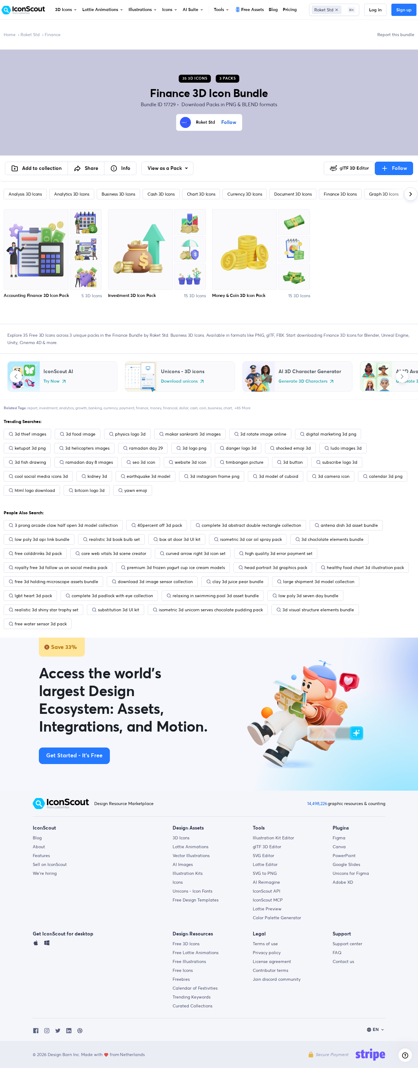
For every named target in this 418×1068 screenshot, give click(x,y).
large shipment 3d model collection (318, 581)
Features (41, 855)
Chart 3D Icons (201, 194)
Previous (16, 376)
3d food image (80, 434)
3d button (293, 462)
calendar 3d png (385, 476)
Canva (339, 846)
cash (194, 408)
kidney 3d (97, 476)
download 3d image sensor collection (155, 581)
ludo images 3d (346, 448)
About (39, 846)
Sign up (404, 10)
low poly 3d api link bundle (42, 539)
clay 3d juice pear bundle (237, 581)
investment (48, 408)
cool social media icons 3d (41, 476)
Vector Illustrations (191, 855)
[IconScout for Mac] (36, 944)
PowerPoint (344, 855)
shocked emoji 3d (293, 448)
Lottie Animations (190, 846)
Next (402, 376)
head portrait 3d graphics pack (275, 567)
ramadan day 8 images (89, 462)
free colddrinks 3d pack (38, 553)
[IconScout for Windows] (47, 944)
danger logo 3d (241, 448)
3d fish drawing (30, 462)
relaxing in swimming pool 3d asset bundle (216, 595)
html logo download (35, 490)
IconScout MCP (268, 900)
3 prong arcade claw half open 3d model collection (66, 525)
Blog (37, 838)
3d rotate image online (263, 434)
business (215, 408)
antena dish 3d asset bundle (349, 525)
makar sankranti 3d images (193, 434)
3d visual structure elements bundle (318, 610)
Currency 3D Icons (244, 194)
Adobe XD (343, 882)
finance (142, 408)
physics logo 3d (130, 434)
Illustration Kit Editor (273, 838)
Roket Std (30, 34)
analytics (66, 408)
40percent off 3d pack (159, 525)
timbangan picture (244, 462)
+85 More (242, 408)
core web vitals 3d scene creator (113, 553)
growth (81, 408)
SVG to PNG (265, 873)
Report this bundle (395, 34)
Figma (339, 838)
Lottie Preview (267, 909)
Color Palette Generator (277, 917)
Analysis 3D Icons (25, 194)
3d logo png (194, 448)
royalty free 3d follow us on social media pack (61, 567)
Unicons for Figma (351, 873)
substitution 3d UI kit (118, 610)
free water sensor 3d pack (41, 624)
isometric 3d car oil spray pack (251, 539)
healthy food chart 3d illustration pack (365, 567)
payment (126, 408)
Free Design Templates (195, 900)
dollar (183, 408)
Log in (375, 10)
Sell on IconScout (50, 864)
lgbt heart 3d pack (33, 595)
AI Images (183, 864)
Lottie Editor (265, 864)
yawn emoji (135, 490)
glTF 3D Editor (267, 846)
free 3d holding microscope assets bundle (56, 581)
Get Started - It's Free (74, 756)
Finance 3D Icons (340, 194)
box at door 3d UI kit (179, 539)
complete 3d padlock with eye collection (112, 595)
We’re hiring (45, 873)
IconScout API (266, 891)
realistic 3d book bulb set (114, 539)
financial (170, 408)
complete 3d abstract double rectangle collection (251, 525)
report (32, 408)
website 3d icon (190, 462)
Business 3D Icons (118, 194)
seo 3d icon (143, 462)
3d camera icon (333, 476)
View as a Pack (165, 168)
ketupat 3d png (30, 448)
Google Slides (346, 864)
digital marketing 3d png (331, 434)
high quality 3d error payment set (278, 553)
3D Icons (181, 838)
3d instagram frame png (214, 476)
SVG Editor (263, 855)
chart (227, 408)
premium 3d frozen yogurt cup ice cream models (176, 567)
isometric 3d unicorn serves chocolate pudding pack (211, 610)
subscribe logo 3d (339, 462)
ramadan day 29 (146, 448)
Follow (228, 122)
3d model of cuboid (278, 476)
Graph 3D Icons (384, 194)
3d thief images (30, 434)
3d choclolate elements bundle (332, 539)
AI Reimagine (266, 882)
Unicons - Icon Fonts (192, 891)
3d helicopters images (87, 448)
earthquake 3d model (148, 476)
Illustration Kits (188, 873)
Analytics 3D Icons (71, 194)
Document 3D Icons (293, 194)
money (156, 408)
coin (202, 408)
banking (95, 408)
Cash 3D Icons (161, 194)
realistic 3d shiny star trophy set (46, 610)
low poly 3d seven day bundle (308, 595)
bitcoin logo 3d (90, 490)
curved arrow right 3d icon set (196, 553)
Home (10, 34)
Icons (178, 882)
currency (110, 408)
